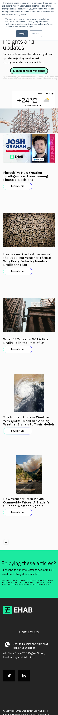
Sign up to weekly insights (29, 70)
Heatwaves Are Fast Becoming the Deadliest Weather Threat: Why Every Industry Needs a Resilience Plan (16, 241)
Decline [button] (35, 33)
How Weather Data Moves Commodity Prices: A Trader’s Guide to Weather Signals (17, 462)
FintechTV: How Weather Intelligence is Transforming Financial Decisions (15, 165)
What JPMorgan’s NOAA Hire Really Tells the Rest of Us (17, 315)
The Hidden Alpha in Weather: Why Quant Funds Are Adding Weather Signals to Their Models (17, 387)
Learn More (17, 179)
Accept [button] (22, 33)
